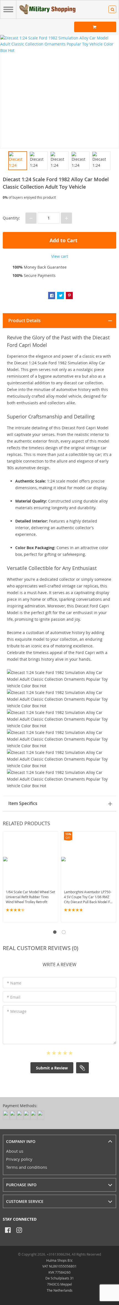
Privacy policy (19, 1159)
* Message (17, 1011)
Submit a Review (52, 1068)
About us (14, 1151)
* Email (13, 997)
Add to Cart (62, 240)
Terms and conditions (26, 1167)
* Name (14, 983)
